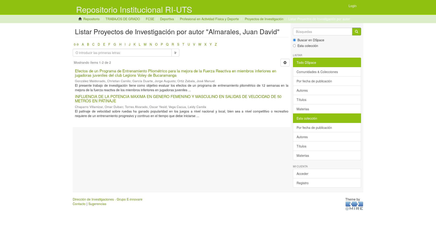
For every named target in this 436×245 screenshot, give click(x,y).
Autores (302, 90)
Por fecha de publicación (314, 81)
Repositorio (91, 19)
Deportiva (167, 19)
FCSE (150, 19)
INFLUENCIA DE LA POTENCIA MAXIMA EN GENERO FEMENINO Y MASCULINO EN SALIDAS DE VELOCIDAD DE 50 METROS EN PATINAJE (178, 98)
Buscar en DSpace (310, 40)
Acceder (302, 173)
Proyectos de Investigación (264, 19)
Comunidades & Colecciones (317, 71)
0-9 (76, 44)
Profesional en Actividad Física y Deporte (209, 19)
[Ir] (356, 31)
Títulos (301, 99)
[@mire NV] (354, 205)
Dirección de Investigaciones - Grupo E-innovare (107, 199)
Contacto (79, 203)
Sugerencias (97, 203)
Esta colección (307, 45)
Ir (175, 52)
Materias (303, 109)
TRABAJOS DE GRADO (123, 19)
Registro (303, 183)
